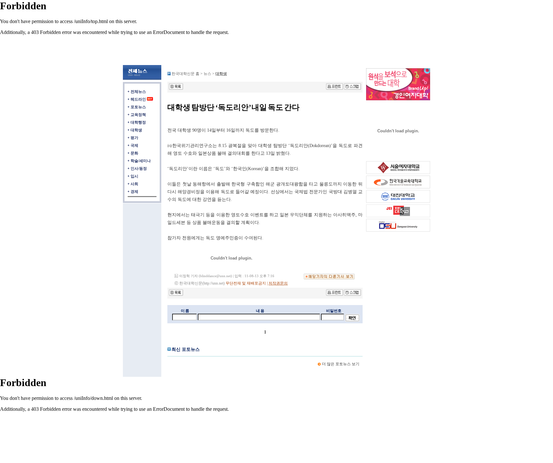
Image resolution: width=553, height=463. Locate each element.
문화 (134, 153)
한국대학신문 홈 (185, 73)
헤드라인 (138, 99)
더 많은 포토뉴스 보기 (340, 364)
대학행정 (138, 122)
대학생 (136, 130)
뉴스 (208, 73)
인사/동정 (139, 168)
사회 (134, 184)
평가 (134, 138)
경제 (134, 191)
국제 (134, 145)
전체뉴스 (138, 91)
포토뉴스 (138, 107)
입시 (134, 176)
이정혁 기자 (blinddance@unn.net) (205, 276)
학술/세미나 (141, 161)
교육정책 (138, 114)
